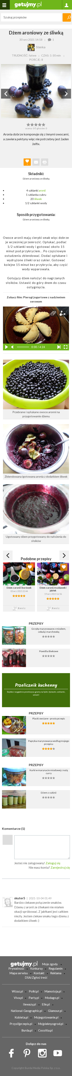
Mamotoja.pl (52, 991)
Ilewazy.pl (29, 1004)
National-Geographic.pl (26, 1010)
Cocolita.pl (45, 1030)
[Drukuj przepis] (44, 162)
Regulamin (56, 968)
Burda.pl (26, 1030)
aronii (42, 190)
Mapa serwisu (18, 973)
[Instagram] (43, 1052)
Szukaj (67, 17)
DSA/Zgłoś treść (36, 977)
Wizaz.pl (17, 991)
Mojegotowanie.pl (46, 1017)
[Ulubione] (29, 567)
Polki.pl (34, 991)
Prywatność (16, 968)
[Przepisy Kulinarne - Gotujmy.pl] (28, 4)
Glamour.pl (55, 1010)
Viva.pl (18, 997)
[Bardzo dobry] (40, 124)
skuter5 (19, 898)
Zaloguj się (53, 863)
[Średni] (32, 124)
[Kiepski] (28, 124)
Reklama (55, 973)
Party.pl (34, 997)
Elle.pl (46, 1004)
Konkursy (36, 968)
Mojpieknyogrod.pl (50, 1024)
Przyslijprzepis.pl (21, 1024)
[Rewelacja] (44, 124)
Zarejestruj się (60, 867)
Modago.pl (52, 997)
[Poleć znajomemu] (36, 162)
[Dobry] (36, 124)
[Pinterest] (28, 1052)
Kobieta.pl (21, 1017)
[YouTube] (59, 1052)
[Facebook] (12, 1052)
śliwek (38, 199)
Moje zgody (50, 964)
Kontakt (39, 973)
